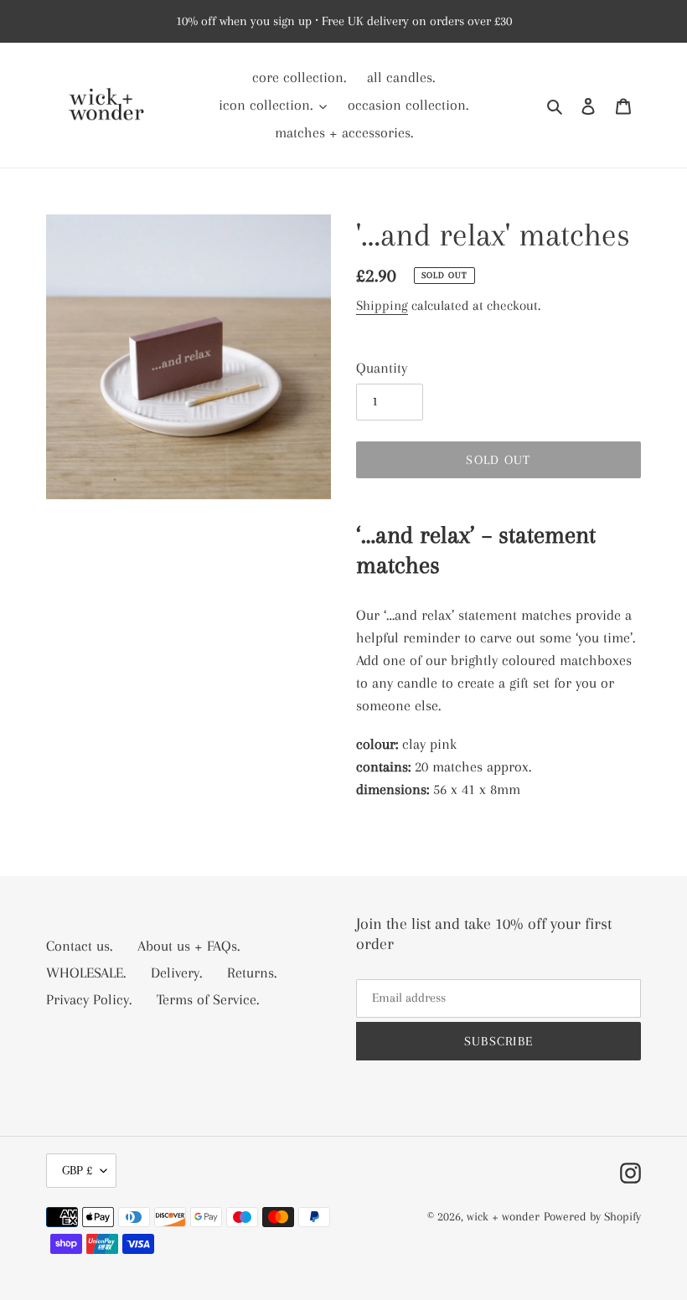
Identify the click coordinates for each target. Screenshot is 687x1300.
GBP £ (77, 1170)
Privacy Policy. (89, 999)
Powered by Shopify (592, 1216)
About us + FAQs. (188, 945)
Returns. (251, 972)
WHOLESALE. (86, 972)
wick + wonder (503, 1216)
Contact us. (79, 945)
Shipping (382, 305)
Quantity (381, 367)
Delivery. (176, 972)
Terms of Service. (208, 999)
